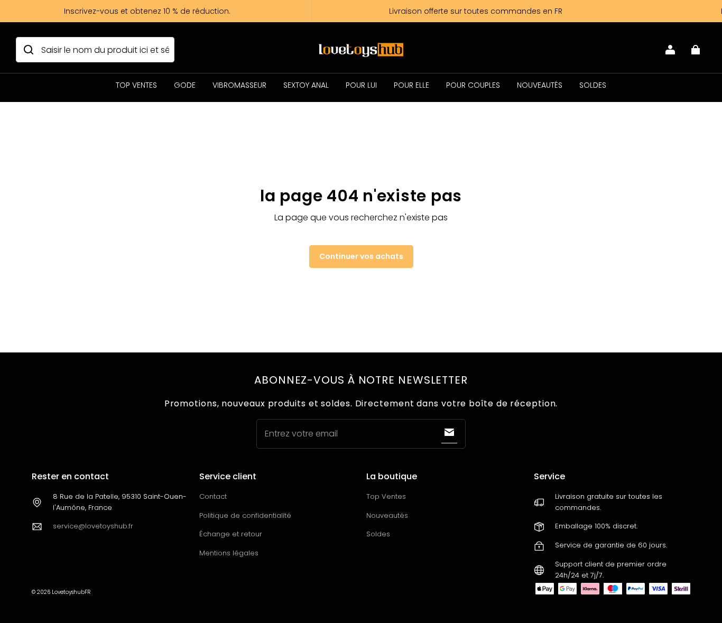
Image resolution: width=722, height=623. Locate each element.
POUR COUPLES (473, 85)
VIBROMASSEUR (239, 85)
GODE (185, 85)
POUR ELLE (411, 85)
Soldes (378, 534)
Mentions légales (228, 553)
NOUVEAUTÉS (539, 85)
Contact (213, 496)
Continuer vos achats (361, 256)
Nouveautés (387, 515)
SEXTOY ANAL (306, 85)
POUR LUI (361, 85)
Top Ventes (386, 496)
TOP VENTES (136, 85)
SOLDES (592, 85)
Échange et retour (230, 534)
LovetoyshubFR (71, 592)
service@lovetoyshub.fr (93, 526)
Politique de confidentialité (245, 515)
